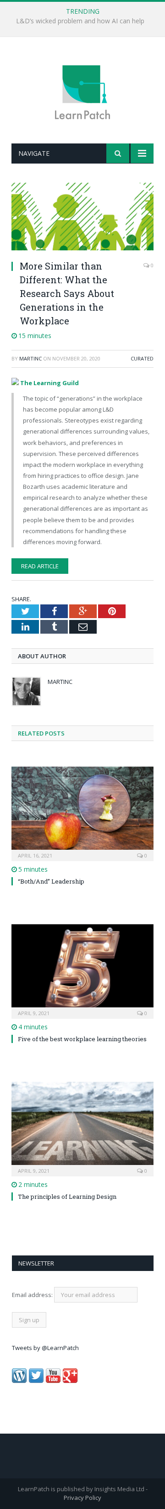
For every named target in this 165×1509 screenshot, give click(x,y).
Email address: (33, 1295)
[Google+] (70, 1381)
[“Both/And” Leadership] (82, 813)
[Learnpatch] (82, 91)
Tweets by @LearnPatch (45, 1348)
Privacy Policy (82, 1497)
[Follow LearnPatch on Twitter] (36, 1381)
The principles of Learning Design (67, 1196)
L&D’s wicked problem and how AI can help (80, 21)
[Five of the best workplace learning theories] (82, 970)
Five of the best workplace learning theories (82, 1039)
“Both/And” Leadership (51, 881)
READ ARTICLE (40, 566)
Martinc (30, 358)
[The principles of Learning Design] (82, 1128)
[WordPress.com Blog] (19, 1381)
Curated (142, 358)
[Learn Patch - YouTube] (53, 1381)
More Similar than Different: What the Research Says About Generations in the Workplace (67, 293)
